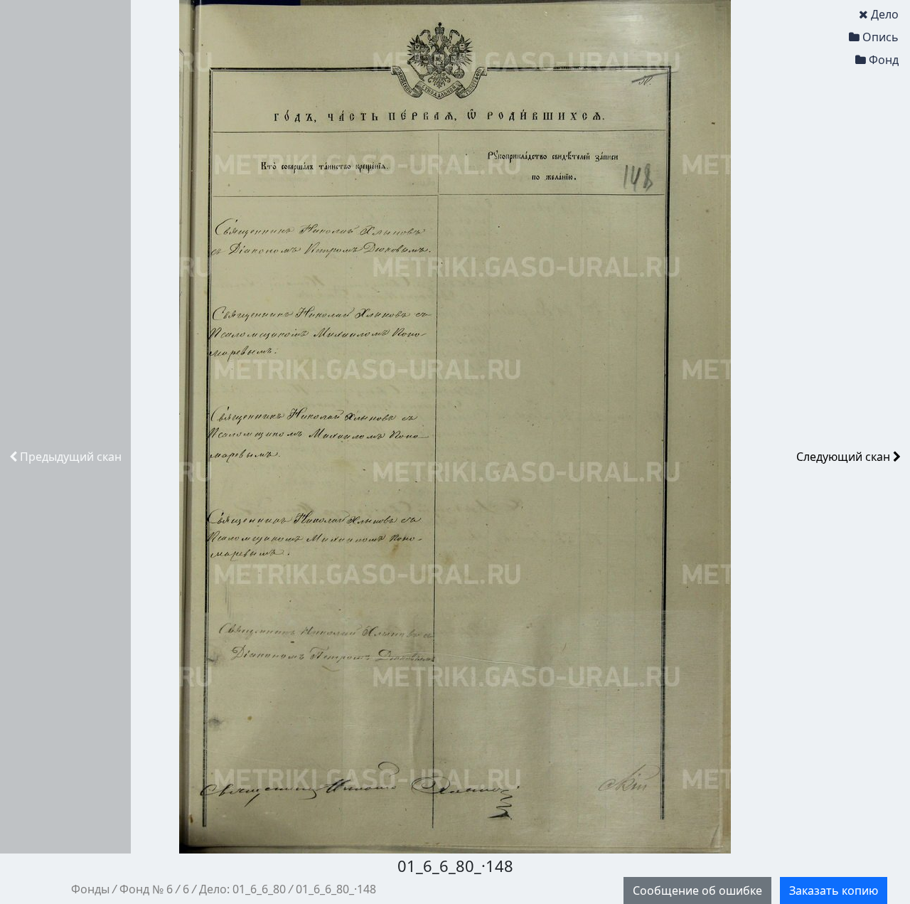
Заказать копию (833, 890)
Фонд (884, 60)
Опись (880, 37)
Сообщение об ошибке (697, 890)
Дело (885, 14)
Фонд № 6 (146, 889)
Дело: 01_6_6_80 (242, 889)
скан (71, 456)
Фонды (90, 889)
